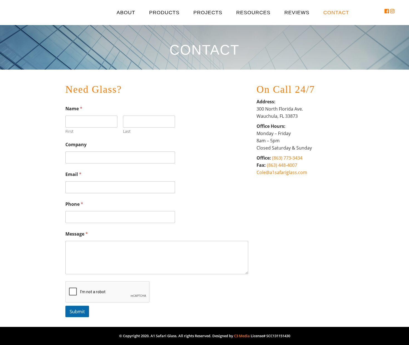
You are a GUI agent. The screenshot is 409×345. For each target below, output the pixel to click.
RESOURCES (253, 12)
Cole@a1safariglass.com (282, 172)
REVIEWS (296, 12)
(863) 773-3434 (287, 158)
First (69, 131)
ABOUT (126, 12)
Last (126, 131)
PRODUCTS (164, 12)
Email (73, 174)
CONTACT (336, 12)
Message (76, 234)
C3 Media (242, 335)
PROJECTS (207, 12)
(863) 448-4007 (282, 165)
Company (76, 144)
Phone (74, 204)
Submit (77, 311)
